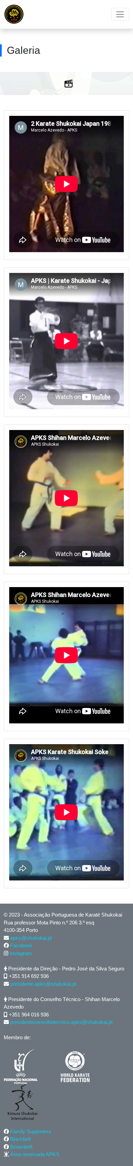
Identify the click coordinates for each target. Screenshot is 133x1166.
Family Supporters (30, 1131)
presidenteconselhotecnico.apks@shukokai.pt (61, 1022)
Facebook (21, 945)
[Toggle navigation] (120, 14)
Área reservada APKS (34, 1154)
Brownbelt (21, 1147)
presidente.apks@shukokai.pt (43, 984)
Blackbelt (20, 1139)
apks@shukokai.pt (31, 938)
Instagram (21, 953)
